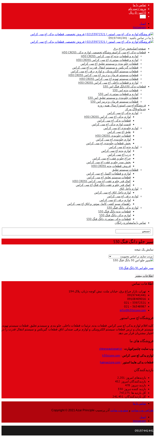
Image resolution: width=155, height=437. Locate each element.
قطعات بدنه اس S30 (125, 90)
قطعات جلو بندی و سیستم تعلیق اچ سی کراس (109, 64)
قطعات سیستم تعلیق (125, 170)
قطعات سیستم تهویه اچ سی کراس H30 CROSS (108, 79)
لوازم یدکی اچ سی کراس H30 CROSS (107, 117)
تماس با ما (139, 5)
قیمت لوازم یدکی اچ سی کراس (111, 124)
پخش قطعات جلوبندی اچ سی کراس (108, 143)
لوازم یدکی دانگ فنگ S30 (122, 207)
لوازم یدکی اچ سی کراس (122, 113)
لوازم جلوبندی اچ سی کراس (120, 128)
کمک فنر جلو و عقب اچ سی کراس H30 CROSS (101, 181)
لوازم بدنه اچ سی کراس (123, 147)
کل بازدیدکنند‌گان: (134, 396)
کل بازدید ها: (138, 393)
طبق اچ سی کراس (119, 132)
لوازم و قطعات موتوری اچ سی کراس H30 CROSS (107, 60)
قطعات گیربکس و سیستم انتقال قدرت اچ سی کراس (105, 67)
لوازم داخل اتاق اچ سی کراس (112, 192)
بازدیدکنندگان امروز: (133, 381)
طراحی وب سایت (142, 410)
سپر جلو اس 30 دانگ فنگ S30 (136, 268)
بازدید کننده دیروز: (134, 389)
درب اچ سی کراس (119, 154)
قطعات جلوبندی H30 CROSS (113, 135)
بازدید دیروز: (138, 385)
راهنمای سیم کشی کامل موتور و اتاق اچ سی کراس (99, 204)
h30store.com (111, 355)
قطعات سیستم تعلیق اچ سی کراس (109, 177)
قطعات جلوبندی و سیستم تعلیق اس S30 (113, 98)
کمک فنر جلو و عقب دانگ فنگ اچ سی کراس (103, 185)
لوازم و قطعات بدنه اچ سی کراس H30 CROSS (109, 56)
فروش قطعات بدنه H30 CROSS (111, 166)
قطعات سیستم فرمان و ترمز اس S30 (114, 101)
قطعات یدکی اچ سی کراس (104, 52)
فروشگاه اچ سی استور (122, 105)
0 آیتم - (137, 12)
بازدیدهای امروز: (135, 377)
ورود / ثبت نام (137, 9)
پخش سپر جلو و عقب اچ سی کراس (108, 162)
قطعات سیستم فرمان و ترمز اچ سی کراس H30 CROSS (103, 75)
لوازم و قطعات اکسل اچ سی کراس (108, 173)
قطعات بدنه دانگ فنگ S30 (114, 211)
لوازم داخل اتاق (128, 188)
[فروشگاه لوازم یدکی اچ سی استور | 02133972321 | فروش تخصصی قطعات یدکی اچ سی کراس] (91, 34)
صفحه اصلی (129, 48)
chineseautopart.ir (110, 348)
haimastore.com (110, 362)
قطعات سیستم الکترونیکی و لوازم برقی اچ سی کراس (104, 71)
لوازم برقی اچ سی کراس (122, 196)
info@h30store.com (133, 310)
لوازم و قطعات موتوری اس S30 (118, 94)
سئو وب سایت (119, 410)
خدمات (135, 109)
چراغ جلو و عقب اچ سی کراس (111, 158)
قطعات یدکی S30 (124, 86)
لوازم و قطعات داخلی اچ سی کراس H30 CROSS (108, 82)
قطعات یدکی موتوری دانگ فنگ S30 (109, 219)
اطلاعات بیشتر (144, 276)
